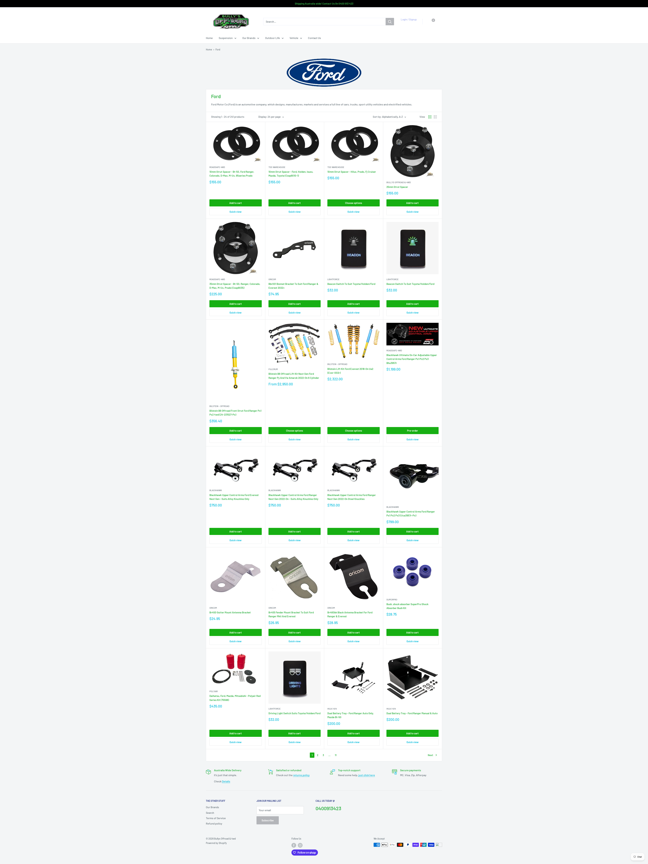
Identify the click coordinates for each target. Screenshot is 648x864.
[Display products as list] (435, 116)
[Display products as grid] (429, 116)
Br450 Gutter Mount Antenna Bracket (230, 612)
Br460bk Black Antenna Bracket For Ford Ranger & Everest (349, 614)
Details (226, 781)
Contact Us (314, 37)
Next (430, 755)
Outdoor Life (272, 37)
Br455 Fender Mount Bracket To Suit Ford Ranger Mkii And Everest (291, 614)
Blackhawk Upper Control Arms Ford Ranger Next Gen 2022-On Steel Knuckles (351, 496)
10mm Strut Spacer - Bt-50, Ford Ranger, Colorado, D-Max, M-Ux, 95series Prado (231, 173)
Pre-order (412, 430)
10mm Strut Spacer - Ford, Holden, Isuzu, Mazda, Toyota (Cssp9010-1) (290, 173)
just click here (366, 775)
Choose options (353, 202)
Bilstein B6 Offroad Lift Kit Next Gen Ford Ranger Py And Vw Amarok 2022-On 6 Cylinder (293, 375)
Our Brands (248, 37)
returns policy (301, 775)
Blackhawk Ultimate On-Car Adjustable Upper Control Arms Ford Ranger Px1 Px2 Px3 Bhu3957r (411, 358)
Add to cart (235, 202)
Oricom (272, 279)
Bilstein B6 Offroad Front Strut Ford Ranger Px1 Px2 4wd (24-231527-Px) (235, 412)
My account (408, 23)
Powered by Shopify (216, 843)
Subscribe (268, 820)
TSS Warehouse (276, 167)
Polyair (213, 691)
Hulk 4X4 (332, 708)
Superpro (391, 599)
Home (209, 37)
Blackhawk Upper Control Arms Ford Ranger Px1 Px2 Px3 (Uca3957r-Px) (410, 513)
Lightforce (333, 279)
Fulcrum (273, 369)
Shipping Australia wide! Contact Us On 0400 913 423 (324, 3)
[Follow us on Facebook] (293, 845)
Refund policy (214, 823)
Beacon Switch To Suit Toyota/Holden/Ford (351, 283)
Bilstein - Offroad (219, 406)
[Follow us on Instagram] (300, 845)
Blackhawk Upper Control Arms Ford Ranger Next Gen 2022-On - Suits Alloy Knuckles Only (293, 496)
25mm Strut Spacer (397, 186)
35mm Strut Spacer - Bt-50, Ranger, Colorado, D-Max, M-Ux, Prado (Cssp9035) (234, 285)
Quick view (235, 211)
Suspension (226, 37)
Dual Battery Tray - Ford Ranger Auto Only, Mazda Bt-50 (350, 715)
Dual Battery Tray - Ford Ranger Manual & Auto (412, 713)
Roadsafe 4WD (217, 167)
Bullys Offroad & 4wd (398, 182)
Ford (217, 49)
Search (210, 812)
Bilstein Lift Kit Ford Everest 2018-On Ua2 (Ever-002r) (350, 370)
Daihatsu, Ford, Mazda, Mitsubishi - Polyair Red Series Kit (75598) (235, 697)
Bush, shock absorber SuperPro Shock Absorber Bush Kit (407, 606)
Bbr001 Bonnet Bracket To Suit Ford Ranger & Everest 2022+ (293, 285)
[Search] (390, 21)
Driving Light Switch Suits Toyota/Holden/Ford (294, 713)
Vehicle (294, 37)
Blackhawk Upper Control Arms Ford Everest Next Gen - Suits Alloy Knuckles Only (234, 496)
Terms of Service (216, 818)
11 (335, 755)
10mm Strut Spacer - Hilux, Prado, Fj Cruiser (351, 171)
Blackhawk (215, 490)
